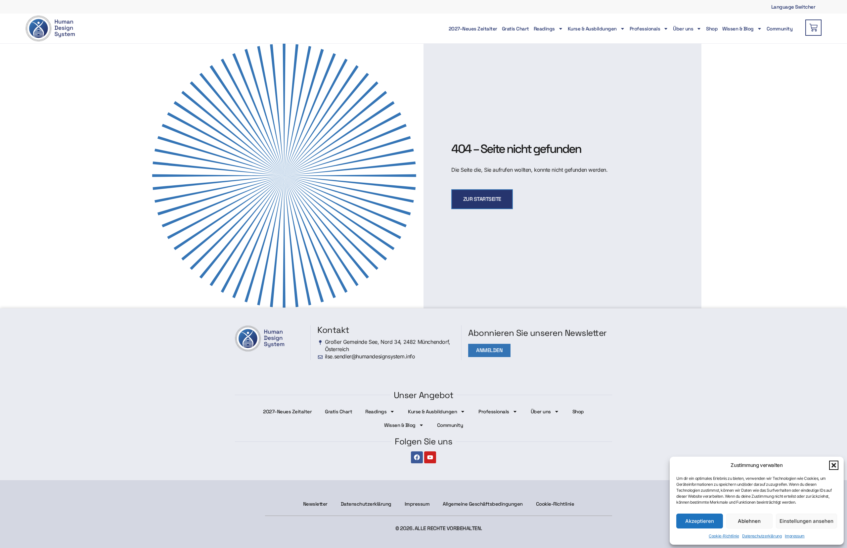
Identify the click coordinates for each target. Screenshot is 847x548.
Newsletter (315, 504)
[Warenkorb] (813, 28)
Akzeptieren (699, 521)
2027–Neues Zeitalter (473, 28)
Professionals (645, 28)
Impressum (794, 535)
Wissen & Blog (738, 28)
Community (780, 28)
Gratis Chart (515, 28)
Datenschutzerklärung (761, 535)
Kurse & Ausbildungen (592, 28)
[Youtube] (430, 457)
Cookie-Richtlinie (724, 535)
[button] (833, 465)
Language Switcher (793, 7)
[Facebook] (417, 457)
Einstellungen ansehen (806, 521)
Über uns (683, 28)
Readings (544, 28)
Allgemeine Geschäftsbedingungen (483, 504)
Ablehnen (749, 521)
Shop (712, 28)
